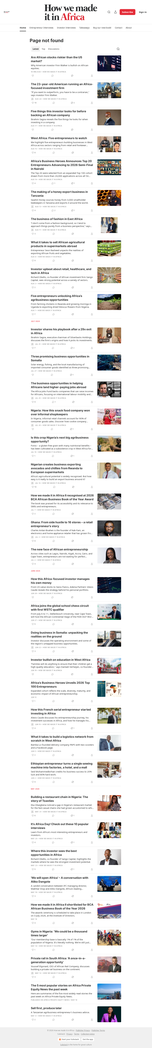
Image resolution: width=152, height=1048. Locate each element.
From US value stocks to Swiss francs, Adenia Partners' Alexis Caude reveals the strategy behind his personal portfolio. (62, 588)
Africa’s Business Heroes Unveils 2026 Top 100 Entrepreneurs (60, 684)
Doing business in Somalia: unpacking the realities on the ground (59, 634)
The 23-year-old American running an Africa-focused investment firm (62, 86)
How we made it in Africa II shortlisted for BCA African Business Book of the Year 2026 (62, 906)
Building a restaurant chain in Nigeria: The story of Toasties (59, 799)
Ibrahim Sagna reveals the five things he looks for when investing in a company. (59, 121)
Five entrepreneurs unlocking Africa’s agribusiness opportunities (56, 298)
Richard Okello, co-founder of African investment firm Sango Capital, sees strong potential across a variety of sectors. (62, 279)
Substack (64, 1044)
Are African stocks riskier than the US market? (56, 59)
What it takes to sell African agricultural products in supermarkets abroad (58, 244)
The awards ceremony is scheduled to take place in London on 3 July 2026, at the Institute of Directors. (61, 914)
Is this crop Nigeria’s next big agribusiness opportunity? (60, 439)
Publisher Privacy (83, 1030)
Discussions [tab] (53, 49)
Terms (76, 1034)
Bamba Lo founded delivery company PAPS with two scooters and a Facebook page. (62, 746)
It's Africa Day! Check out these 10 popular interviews (60, 826)
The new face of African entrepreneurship (59, 549)
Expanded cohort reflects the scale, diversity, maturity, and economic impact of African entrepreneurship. (60, 692)
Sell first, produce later (46, 1008)
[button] (23, 27)
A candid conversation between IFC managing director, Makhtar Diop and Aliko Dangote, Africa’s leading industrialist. (59, 887)
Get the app (88, 1039)
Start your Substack (70, 1039)
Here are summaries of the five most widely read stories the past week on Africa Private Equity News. (61, 995)
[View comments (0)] (52, 75)
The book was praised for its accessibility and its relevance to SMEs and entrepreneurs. (62, 505)
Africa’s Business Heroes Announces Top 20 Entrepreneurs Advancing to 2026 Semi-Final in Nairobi (62, 165)
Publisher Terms (98, 1030)
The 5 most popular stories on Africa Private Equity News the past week (61, 987)
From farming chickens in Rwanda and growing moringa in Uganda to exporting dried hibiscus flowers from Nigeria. (61, 305)
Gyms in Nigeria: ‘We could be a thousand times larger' (59, 933)
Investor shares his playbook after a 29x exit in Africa (61, 331)
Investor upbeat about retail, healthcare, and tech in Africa (61, 271)
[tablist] (46, 49)
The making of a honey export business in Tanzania (59, 193)
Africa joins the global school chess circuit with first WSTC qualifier (60, 607)
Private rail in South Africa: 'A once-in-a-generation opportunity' (58, 960)
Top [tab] (43, 49)
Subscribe (127, 12)
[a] (109, 90)
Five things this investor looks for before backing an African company (58, 113)
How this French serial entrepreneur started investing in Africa (61, 711)
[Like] (33, 75)
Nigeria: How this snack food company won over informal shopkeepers (60, 412)
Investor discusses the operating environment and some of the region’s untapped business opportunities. (61, 642)
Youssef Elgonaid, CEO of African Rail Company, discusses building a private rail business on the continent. (60, 968)
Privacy (69, 1034)
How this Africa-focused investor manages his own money (60, 581)
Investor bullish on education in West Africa (60, 659)
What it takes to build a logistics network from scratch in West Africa (62, 738)
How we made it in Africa (54, 72)
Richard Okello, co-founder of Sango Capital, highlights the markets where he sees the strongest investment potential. (61, 860)
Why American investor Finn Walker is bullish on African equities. (59, 67)
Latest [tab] (36, 49)
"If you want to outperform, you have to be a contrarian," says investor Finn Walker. (60, 94)
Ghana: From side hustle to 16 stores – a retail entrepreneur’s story (62, 524)
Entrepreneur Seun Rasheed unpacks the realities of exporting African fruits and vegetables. (57, 252)
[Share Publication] (115, 12)
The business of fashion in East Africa (57, 219)
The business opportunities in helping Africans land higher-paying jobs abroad (58, 385)
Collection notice (88, 1034)
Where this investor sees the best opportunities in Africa (54, 853)
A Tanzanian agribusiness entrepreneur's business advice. (60, 1012)
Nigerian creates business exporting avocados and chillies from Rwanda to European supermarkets (57, 468)
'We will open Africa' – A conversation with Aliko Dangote (59, 879)
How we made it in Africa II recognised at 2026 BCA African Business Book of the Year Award (62, 497)
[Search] (109, 12)
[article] (76, 66)
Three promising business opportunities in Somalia (60, 358)
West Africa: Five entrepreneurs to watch (59, 138)
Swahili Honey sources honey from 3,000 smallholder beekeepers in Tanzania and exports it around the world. (59, 201)
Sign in (143, 12)
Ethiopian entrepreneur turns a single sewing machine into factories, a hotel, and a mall (61, 765)
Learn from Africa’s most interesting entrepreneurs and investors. (59, 834)
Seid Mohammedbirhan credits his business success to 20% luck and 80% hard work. (61, 773)
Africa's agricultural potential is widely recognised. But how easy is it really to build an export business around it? (61, 478)
